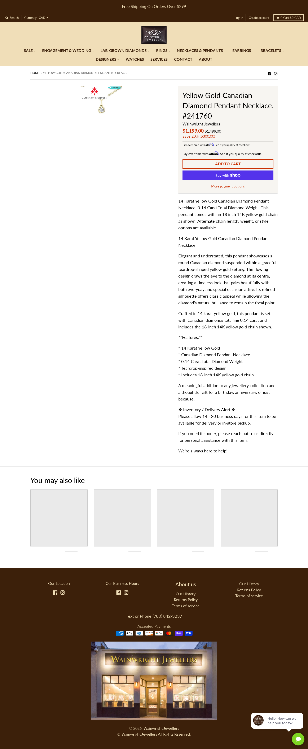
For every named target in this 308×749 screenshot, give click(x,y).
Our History (185, 594)
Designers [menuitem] (106, 59)
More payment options (228, 186)
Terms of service (185, 606)
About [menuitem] (205, 59)
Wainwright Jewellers (201, 123)
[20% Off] (101, 99)
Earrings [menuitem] (241, 50)
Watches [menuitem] (135, 59)
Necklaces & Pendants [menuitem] (200, 50)
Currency (30, 17)
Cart (291, 17)
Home (34, 73)
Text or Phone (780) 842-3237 (154, 616)
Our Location (59, 583)
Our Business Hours (122, 583)
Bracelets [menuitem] (270, 50)
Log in (239, 17)
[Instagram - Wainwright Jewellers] (276, 72)
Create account (259, 17)
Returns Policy (186, 600)
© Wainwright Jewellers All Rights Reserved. (154, 734)
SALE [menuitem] (28, 50)
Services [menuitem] (159, 59)
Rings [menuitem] (161, 50)
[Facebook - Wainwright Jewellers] (269, 72)
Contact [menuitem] (183, 59)
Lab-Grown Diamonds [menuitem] (124, 50)
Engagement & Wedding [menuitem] (66, 50)
